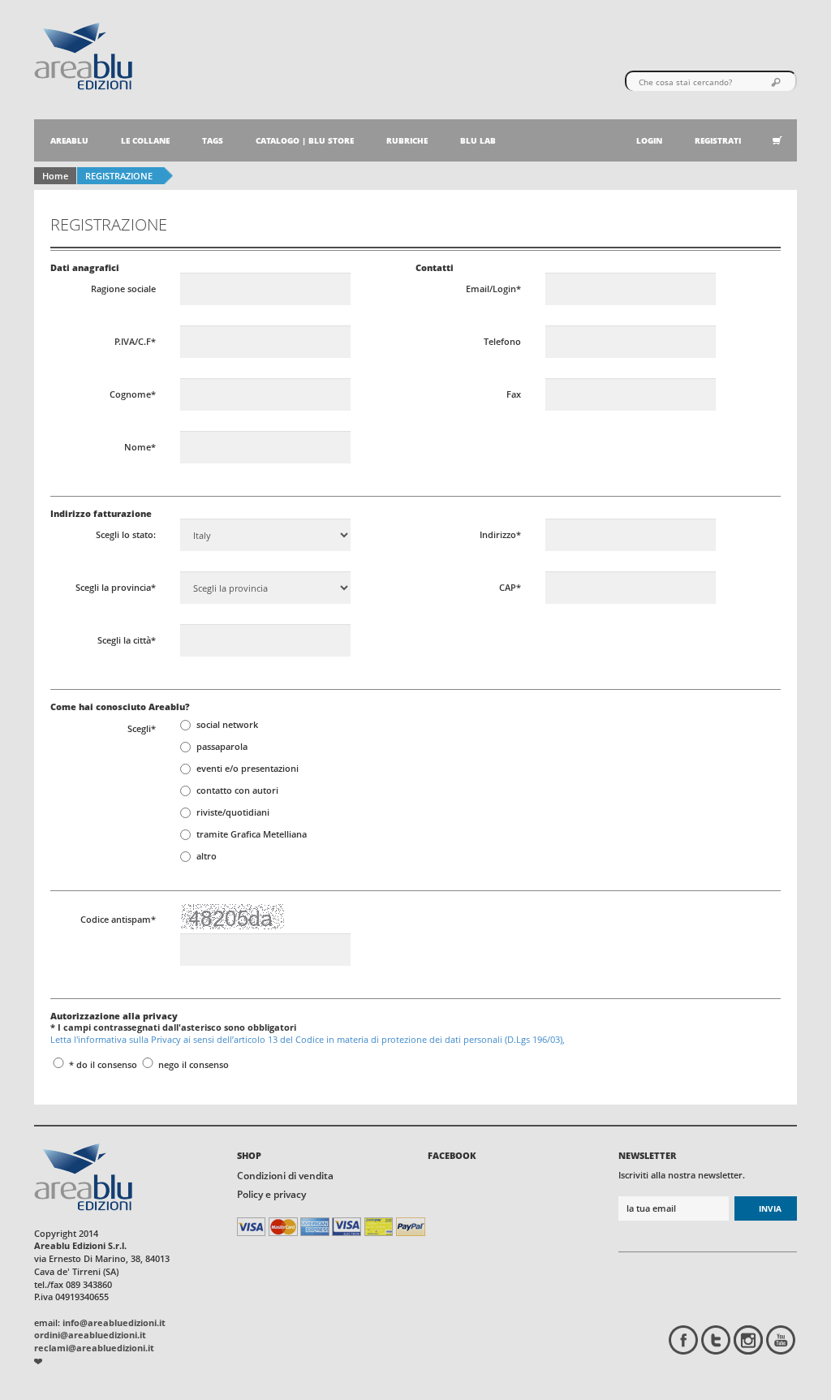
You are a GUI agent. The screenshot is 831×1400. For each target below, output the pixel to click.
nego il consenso (192, 1064)
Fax (513, 394)
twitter (715, 1340)
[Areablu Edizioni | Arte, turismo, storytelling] (83, 54)
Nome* (140, 447)
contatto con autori (237, 790)
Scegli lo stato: (126, 534)
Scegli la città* (126, 640)
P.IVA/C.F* (135, 341)
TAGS (212, 140)
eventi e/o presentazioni (247, 768)
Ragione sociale (123, 288)
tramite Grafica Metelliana (251, 834)
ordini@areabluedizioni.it (90, 1335)
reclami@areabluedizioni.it (94, 1348)
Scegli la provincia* (115, 587)
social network (227, 724)
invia (770, 1208)
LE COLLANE (145, 140)
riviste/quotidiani (232, 812)
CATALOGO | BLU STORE (305, 140)
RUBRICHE (407, 140)
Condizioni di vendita (285, 1175)
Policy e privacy (271, 1194)
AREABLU (69, 140)
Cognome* (133, 394)
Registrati (718, 140)
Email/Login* (493, 288)
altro (206, 856)
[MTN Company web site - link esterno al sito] (38, 1361)
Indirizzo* (500, 534)
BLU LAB (478, 140)
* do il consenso (102, 1064)
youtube (780, 1340)
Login (649, 140)
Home (55, 176)
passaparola (222, 746)
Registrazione (119, 176)
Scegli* (141, 728)
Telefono (502, 341)
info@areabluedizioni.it (114, 1322)
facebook (683, 1340)
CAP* (510, 587)
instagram (748, 1340)
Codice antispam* (118, 919)
